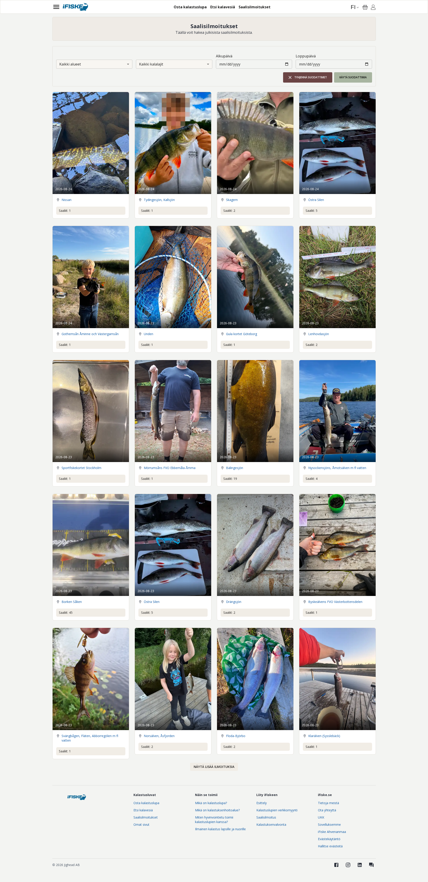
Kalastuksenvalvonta (271, 824)
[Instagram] (348, 864)
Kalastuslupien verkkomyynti (276, 810)
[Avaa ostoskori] (365, 7)
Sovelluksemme (329, 824)
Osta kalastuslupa (146, 803)
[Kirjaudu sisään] (373, 8)
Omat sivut (141, 824)
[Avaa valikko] (56, 7)
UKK (321, 817)
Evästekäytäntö (329, 839)
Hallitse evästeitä (330, 846)
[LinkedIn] (359, 864)
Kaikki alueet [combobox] (70, 64)
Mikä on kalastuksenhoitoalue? (217, 810)
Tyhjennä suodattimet (310, 77)
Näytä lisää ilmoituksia (214, 767)
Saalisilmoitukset (145, 817)
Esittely (261, 803)
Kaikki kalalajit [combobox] (151, 64)
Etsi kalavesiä (143, 810)
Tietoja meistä (328, 803)
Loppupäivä (306, 56)
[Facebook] (336, 864)
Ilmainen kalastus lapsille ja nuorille (220, 829)
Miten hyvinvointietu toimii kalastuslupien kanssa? (214, 819)
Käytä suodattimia (353, 77)
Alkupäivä (224, 56)
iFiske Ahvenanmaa (332, 832)
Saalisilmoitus (266, 817)
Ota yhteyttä (327, 810)
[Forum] (371, 864)
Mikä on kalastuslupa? (211, 803)
